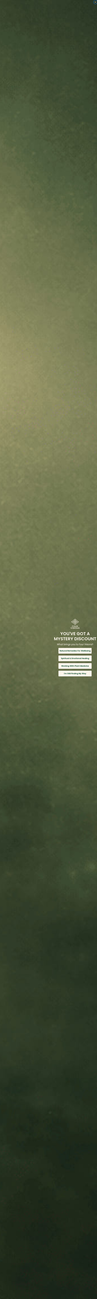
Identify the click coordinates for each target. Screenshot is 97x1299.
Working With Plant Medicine (75, 666)
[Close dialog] (95, 2)
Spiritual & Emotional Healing (75, 658)
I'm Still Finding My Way (75, 673)
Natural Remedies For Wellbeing (75, 650)
